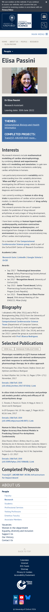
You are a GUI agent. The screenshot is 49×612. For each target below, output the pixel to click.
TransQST (9, 137)
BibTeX (14, 382)
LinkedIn (22, 257)
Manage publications (27, 349)
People (24, 42)
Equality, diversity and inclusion (17, 530)
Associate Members (13, 519)
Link (34, 385)
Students (9, 503)
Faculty (8, 495)
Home (4, 42)
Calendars (24, 560)
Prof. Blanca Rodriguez (27, 336)
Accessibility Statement (24, 575)
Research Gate (9, 257)
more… (32, 137)
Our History (7, 537)
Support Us (7, 533)
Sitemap (24, 569)
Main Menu (38, 34)
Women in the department (15, 527)
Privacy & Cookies (24, 572)
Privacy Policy (7, 9)
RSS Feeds (24, 566)
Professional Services (14, 507)
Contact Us (7, 540)
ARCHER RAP (21, 137)
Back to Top (24, 551)
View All (8, 349)
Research (34, 42)
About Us (14, 42)
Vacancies (6, 524)
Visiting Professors (13, 511)
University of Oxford (23, 609)
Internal (24, 563)
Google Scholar (34, 257)
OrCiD (5, 260)
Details (5, 382)
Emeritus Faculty (12, 515)
